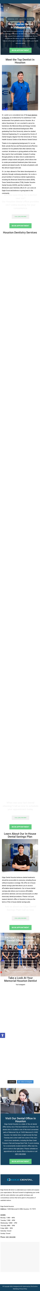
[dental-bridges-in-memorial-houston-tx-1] (20, 747)
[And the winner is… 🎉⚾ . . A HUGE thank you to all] (11, 1007)
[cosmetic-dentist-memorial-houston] (20, 663)
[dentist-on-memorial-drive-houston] (20, 496)
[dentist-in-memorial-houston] (20, 789)
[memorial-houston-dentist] (20, 600)
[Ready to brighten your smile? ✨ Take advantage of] (30, 1007)
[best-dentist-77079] (20, 642)
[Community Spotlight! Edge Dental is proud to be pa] (30, 1051)
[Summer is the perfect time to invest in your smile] (11, 996)
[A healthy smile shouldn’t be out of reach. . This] (30, 996)
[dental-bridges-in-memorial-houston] (20, 684)
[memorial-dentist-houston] (20, 579)
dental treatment (32, 950)
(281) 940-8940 (20, 1154)
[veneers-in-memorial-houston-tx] (20, 621)
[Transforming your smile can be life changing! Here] (30, 1062)
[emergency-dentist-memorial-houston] (20, 517)
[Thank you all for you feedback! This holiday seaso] (30, 1040)
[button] (2, 1035)
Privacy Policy (23, 1289)
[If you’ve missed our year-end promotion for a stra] (11, 1018)
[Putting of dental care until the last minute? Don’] (30, 1018)
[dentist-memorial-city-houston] (20, 454)
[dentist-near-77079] (20, 475)
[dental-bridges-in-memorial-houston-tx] (20, 726)
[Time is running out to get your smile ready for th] (11, 1051)
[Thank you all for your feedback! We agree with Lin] (11, 1062)
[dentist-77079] (20, 768)
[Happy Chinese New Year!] (11, 1040)
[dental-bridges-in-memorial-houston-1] (20, 705)
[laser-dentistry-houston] (20, 558)
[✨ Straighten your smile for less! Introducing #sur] (30, 1029)
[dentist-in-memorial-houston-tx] (20, 433)
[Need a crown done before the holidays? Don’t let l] (11, 1073)
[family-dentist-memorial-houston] (20, 538)
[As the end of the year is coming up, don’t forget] (11, 1029)
